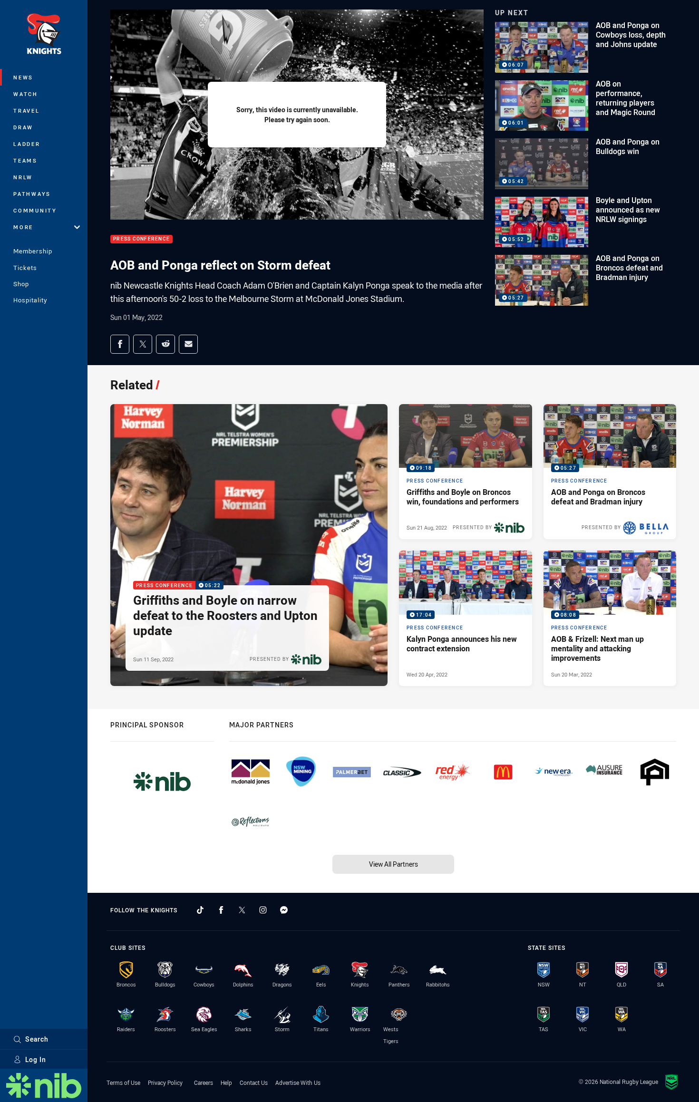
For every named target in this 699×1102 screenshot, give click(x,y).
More (23, 227)
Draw (23, 127)
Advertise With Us (297, 1082)
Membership (32, 251)
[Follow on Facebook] (221, 909)
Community (35, 210)
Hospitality (30, 300)
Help (226, 1082)
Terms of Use (123, 1082)
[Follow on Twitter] (242, 909)
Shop (21, 284)
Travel (26, 110)
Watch (25, 93)
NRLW (23, 177)
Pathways (32, 193)
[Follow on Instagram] (263, 909)
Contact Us (254, 1082)
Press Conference (141, 239)
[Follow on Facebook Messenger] (284, 909)
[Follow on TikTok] (200, 909)
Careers (203, 1082)
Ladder (26, 143)
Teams (25, 160)
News (23, 77)
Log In (35, 1059)
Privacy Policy (165, 1082)
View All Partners (393, 864)
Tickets (25, 267)
